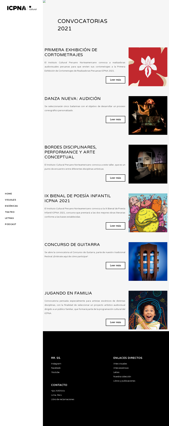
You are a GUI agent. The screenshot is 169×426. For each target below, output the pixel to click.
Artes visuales (120, 363)
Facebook (56, 368)
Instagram (56, 363)
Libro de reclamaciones (62, 399)
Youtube (55, 372)
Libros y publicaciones (124, 381)
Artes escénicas (121, 368)
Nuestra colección (122, 376)
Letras (116, 372)
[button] (115, 79)
